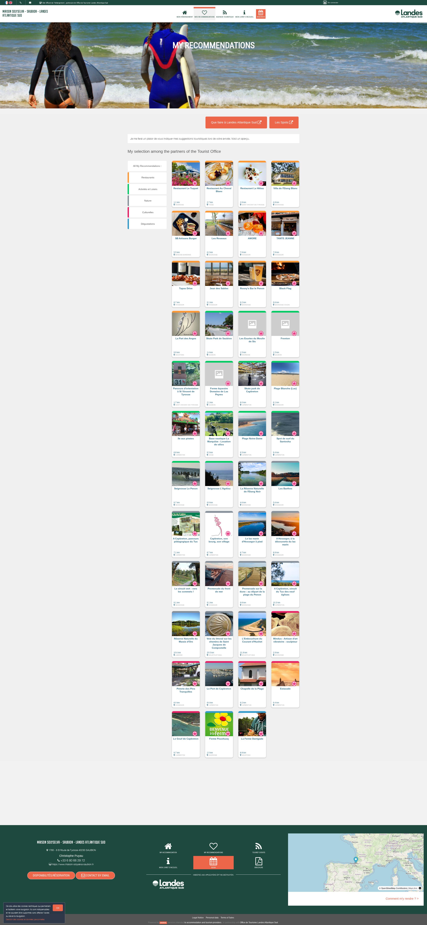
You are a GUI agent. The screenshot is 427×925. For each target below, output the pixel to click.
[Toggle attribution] (420, 888)
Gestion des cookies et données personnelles (25, 919)
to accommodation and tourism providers (202, 922)
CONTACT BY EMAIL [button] (97, 875)
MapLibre (413, 888)
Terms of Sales (227, 917)
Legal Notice (198, 917)
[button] (185, 186)
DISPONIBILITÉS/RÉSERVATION (51, 875)
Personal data (212, 917)
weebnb (163, 922)
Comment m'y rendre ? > (402, 898)
